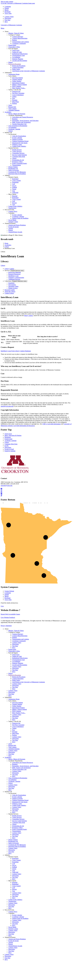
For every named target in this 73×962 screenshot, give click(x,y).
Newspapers (12, 284)
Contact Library (9, 293)
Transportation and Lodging (20, 639)
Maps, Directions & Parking (13, 435)
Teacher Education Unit (19, 769)
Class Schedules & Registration (17, 778)
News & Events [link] (9, 209)
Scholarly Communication (16, 277)
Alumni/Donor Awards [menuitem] (15, 232)
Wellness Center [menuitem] (17, 144)
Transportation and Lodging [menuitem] (20, 42)
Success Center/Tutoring (19, 821)
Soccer (14, 865)
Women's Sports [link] (13, 177)
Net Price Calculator (18, 725)
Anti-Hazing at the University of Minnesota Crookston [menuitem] (28, 71)
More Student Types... (18, 713)
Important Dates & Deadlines (17, 846)
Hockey (14, 889)
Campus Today (9, 16)
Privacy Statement (6, 625)
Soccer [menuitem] (14, 185)
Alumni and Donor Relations (17, 939)
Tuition (14, 728)
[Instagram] (36, 490)
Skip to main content (7, 1)
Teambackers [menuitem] (12, 208)
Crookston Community (19, 641)
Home (6, 243)
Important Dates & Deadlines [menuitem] (17, 173)
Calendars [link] (11, 213)
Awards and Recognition (19, 665)
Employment (8, 439)
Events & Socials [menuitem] (13, 227)
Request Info (12, 745)
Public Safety (16, 680)
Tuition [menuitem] (14, 96)
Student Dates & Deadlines (20, 918)
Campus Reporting (17, 678)
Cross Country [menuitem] (16, 180)
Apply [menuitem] (10, 105)
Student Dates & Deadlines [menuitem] (20, 218)
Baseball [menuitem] (14, 196)
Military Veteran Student (19, 709)
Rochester (8, 11)
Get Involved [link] (12, 134)
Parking (14, 637)
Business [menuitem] (14, 119)
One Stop (7, 20)
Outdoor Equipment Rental (20, 800)
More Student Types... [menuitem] (18, 88)
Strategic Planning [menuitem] (17, 59)
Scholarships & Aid (18, 826)
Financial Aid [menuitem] (16, 91)
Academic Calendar (10, 440)
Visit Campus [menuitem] (12, 108)
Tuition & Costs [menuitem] (17, 52)
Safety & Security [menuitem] (13, 170)
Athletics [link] (7, 175)
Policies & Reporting (14, 675)
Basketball (15, 858)
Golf (13, 863)
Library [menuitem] (10, 131)
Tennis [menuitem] (14, 189)
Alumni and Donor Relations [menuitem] (17, 225)
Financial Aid (16, 723)
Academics (8, 245)
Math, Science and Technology (21, 767)
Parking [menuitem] (14, 40)
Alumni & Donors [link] (10, 223)
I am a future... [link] (12, 76)
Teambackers (12, 901)
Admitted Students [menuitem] (13, 110)
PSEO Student (16, 711)
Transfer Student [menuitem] (17, 79)
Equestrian (15, 862)
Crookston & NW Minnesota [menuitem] (17, 172)
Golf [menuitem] (13, 184)
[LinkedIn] (36, 494)
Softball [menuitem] (14, 187)
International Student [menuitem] (18, 83)
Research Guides (10, 290)
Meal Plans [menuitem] (15, 102)
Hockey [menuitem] (14, 203)
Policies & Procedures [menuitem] (18, 66)
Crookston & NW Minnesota (17, 845)
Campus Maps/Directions (19, 636)
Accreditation (16, 661)
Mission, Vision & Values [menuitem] (16, 33)
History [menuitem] (10, 62)
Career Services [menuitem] (17, 151)
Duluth (7, 8)
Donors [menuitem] (10, 230)
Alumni (10, 942)
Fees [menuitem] (13, 98)
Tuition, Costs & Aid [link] (14, 90)
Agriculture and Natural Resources (22, 762)
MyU (6, 22)
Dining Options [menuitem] (13, 167)
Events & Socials (13, 941)
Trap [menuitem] (13, 191)
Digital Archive (13, 288)
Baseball (14, 882)
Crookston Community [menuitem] (19, 43)
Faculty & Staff (9, 449)
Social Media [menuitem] (12, 220)
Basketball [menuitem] (15, 179)
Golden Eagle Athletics (19, 805)
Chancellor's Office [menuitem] (14, 47)
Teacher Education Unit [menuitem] (19, 124)
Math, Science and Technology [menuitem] (21, 122)
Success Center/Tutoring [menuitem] (19, 155)
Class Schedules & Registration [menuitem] (17, 126)
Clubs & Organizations (19, 795)
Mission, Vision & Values (16, 630)
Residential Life (13, 841)
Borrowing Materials (14, 272)
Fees (13, 730)
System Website (9, 591)
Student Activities (17, 798)
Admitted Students (13, 749)
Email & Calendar (10, 451)
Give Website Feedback (8, 617)
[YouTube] (36, 492)
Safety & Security (13, 843)
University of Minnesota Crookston (11, 25)
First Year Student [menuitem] (17, 78)
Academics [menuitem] (8, 112)
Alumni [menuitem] (10, 228)
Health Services (17, 815)
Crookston (8, 6)
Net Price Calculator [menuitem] (18, 93)
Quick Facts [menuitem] (15, 50)
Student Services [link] (13, 148)
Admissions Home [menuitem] (13, 74)
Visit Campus (12, 747)
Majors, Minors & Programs (16, 759)
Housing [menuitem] (14, 100)
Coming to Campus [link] (14, 35)
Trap (13, 870)
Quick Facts (8, 434)
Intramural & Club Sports (19, 802)
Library (7, 246)
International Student (18, 708)
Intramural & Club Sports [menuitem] (19, 143)
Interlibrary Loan (13, 276)
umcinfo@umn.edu (6, 485)
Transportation (16, 831)
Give (2, 606)
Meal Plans (15, 733)
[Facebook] (36, 489)
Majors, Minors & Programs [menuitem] (16, 114)
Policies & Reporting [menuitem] (14, 64)
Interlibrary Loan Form (8, 351)
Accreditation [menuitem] (16, 57)
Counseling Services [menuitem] (18, 153)
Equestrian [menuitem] (15, 182)
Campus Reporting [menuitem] (17, 67)
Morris (7, 10)
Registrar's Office (17, 827)
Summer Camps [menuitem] (13, 221)
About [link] (6, 31)
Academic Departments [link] (15, 115)
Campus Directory (17, 634)
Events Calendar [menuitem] (17, 138)
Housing (14, 731)
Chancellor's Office (14, 651)
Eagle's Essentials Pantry (19, 829)
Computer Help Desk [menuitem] (18, 156)
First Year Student (17, 702)
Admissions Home (13, 699)
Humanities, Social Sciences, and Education (25, 766)
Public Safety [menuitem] (16, 69)
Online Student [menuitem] (16, 81)
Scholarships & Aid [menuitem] (18, 160)
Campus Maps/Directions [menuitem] (19, 38)
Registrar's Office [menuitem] (17, 161)
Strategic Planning (17, 663)
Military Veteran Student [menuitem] (19, 84)
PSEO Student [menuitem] (16, 86)
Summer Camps (13, 929)
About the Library (10, 291)
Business (14, 764)
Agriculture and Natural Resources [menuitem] (22, 117)
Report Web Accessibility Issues (10, 614)
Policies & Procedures (18, 677)
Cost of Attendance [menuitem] (18, 95)
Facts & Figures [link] (13, 48)
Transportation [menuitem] (16, 165)
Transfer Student (17, 704)
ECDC (7, 446)
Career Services (17, 817)
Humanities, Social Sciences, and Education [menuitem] (25, 120)
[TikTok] (36, 496)
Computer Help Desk (11, 444)
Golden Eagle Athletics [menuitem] (19, 146)
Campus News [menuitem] (12, 211)
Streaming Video (13, 286)
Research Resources (14, 274)
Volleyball (15, 872)
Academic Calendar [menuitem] (14, 129)
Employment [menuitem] (12, 45)
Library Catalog (9, 268)
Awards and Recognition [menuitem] (19, 60)
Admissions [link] (8, 72)
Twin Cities (8, 13)
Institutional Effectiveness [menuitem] (20, 54)
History (10, 673)
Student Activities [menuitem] (17, 139)
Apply (10, 743)
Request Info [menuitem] (12, 107)
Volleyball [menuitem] (15, 192)
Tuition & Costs (17, 656)
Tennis (14, 869)
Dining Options (13, 839)
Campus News (12, 911)
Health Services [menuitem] (17, 149)
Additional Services (14, 279)
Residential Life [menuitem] (13, 168)
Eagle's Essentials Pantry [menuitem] (19, 163)
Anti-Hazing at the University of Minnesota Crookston (28, 682)
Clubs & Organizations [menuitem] (19, 136)
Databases (11, 283)
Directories (8, 18)
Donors (10, 944)
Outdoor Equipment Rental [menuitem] (20, 141)
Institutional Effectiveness (20, 658)
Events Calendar (17, 797)
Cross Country (16, 860)
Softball (14, 867)
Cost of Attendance (18, 726)
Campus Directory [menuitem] (17, 36)
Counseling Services (18, 819)
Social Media (12, 927)
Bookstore (8, 437)
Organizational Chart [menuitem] (18, 55)
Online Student (16, 706)
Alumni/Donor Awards (15, 946)
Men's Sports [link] (12, 194)
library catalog (28, 315)
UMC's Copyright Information (51, 424)
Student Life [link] (8, 132)
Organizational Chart (18, 660)
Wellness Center (17, 803)
